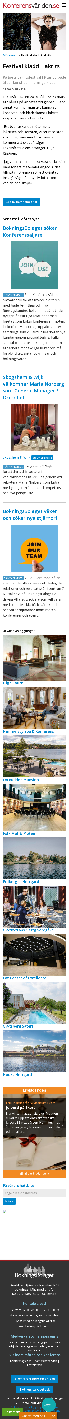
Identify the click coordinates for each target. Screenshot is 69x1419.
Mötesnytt (10, 55)
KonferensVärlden (45, 1361)
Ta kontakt (12, 1412)
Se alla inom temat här (21, 202)
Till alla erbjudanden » (34, 1173)
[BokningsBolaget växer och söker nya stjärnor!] (34, 548)
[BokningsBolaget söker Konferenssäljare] (34, 265)
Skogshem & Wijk (16, 457)
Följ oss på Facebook (35, 1389)
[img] (34, 1132)
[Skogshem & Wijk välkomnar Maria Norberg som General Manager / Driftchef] (34, 427)
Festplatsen (34, 1365)
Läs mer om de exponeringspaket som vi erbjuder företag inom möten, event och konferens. (35, 1346)
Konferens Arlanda (34, 1410)
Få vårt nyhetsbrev (19, 1185)
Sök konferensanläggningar (27, 1407)
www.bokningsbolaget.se (34, 1326)
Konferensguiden (20, 1361)
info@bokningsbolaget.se (39, 1321)
